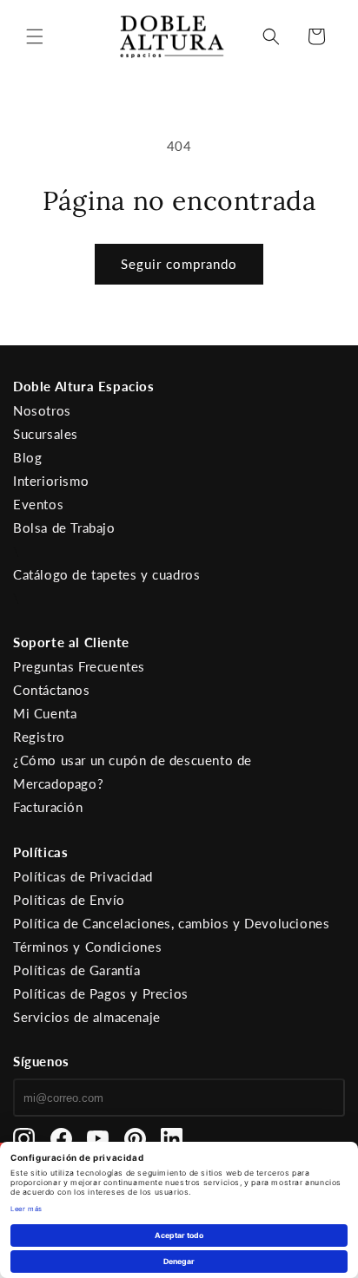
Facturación (48, 807)
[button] (35, 36)
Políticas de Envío (69, 900)
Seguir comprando (179, 264)
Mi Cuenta (44, 713)
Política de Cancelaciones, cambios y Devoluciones (171, 923)
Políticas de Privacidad (83, 876)
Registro (39, 736)
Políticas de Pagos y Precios (101, 993)
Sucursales (45, 434)
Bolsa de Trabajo (64, 527)
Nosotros (42, 410)
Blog (27, 457)
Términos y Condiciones (87, 946)
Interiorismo (51, 480)
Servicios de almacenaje (87, 1017)
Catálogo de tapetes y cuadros (106, 574)
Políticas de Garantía (77, 970)
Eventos (38, 504)
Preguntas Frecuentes (79, 666)
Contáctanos (51, 690)
